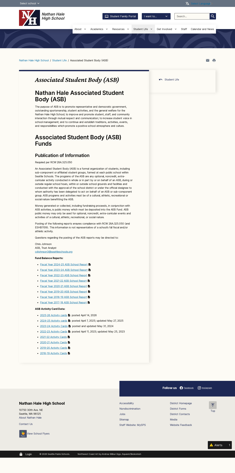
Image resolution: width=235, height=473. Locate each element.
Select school (28, 3)
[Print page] (214, 60)
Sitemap (124, 419)
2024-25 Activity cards (53, 320)
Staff (184, 29)
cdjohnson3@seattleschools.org (53, 251)
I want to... (150, 16)
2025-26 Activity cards (53, 315)
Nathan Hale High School (34, 60)
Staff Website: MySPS (132, 425)
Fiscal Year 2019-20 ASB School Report (63, 291)
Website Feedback (181, 425)
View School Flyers (38, 433)
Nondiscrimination (129, 408)
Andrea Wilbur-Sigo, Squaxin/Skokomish (121, 454)
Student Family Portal (123, 16)
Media (173, 419)
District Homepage (181, 403)
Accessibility (126, 403)
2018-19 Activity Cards (53, 353)
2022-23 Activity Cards (53, 331)
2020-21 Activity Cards (53, 342)
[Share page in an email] (208, 60)
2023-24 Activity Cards (54, 326)
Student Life (59, 60)
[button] (38, 3)
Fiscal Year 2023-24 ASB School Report (64, 269)
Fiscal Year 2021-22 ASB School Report (63, 280)
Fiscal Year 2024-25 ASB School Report (64, 264)
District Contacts (180, 414)
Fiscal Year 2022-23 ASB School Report (63, 275)
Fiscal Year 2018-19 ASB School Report (63, 297)
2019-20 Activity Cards (53, 347)
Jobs (122, 414)
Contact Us (26, 424)
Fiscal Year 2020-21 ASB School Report (63, 286)
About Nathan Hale (30, 417)
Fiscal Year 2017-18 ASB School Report (63, 302)
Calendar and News (202, 29)
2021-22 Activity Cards (53, 337)
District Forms (178, 408)
